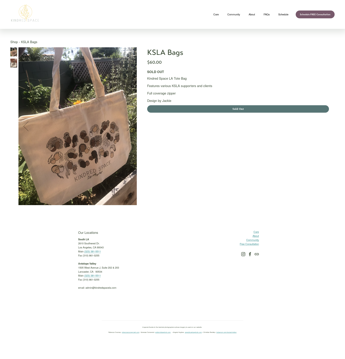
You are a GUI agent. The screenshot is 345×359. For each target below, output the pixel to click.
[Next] (127, 126)
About (256, 236)
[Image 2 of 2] (13, 64)
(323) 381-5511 (92, 251)
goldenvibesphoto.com (163, 332)
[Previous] (28, 126)
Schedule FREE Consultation (315, 14)
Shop (14, 41)
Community (252, 240)
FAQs (267, 14)
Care (256, 232)
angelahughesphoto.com (193, 332)
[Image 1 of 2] (13, 52)
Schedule (283, 14)
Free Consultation (249, 244)
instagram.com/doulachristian (226, 332)
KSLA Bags (29, 41)
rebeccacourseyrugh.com (130, 332)
